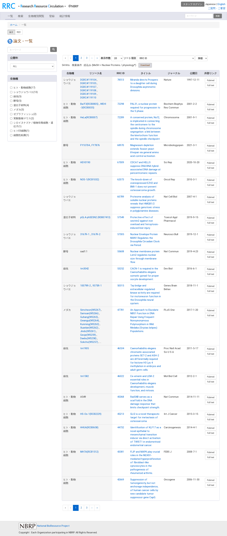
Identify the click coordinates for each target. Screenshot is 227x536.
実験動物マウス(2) (23, 118)
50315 (120, 285)
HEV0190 (85, 162)
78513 (120, 79)
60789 (120, 196)
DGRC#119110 (88, 97)
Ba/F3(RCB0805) (89, 103)
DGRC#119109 (88, 93)
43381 (120, 451)
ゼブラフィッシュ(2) (24, 114)
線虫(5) (17, 96)
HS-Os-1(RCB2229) (90, 413)
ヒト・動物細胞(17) (24, 87)
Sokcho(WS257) (89, 342)
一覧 (10, 16)
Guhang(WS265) (89, 317)
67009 (120, 162)
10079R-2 (85, 285)
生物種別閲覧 (36, 16)
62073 (120, 179)
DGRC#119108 (88, 90)
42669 (120, 479)
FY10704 (85, 145)
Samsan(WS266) (89, 313)
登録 (52, 16)
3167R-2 (95, 234)
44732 (120, 427)
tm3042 (84, 268)
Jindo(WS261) (88, 331)
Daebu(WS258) (88, 338)
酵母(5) (17, 100)
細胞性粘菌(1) (21, 135)
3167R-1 (84, 234)
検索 (20, 16)
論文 (11, 32)
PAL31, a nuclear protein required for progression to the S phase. (145, 107)
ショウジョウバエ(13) (25, 92)
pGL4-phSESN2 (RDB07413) (95, 217)
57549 (120, 217)
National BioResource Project (52, 525)
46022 (120, 376)
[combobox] (27, 50)
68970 (120, 145)
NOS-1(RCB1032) (89, 179)
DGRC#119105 (88, 83)
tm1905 (84, 348)
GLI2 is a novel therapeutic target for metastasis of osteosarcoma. (145, 417)
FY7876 (96, 145)
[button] (92, 58)
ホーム (13, 24)
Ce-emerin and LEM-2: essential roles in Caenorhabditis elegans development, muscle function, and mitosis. (143, 383)
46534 (120, 348)
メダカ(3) (18, 109)
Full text (210, 85)
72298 (120, 103)
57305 (120, 234)
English (221, 4)
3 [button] (86, 57)
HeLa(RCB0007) (89, 117)
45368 (120, 396)
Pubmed (210, 80)
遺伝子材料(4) (21, 105)
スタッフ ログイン (192, 4)
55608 (120, 251)
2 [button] (81, 57)
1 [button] (75, 57)
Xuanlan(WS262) (89, 327)
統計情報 (64, 16)
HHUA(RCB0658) (89, 427)
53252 (120, 268)
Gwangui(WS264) (89, 320)
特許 (19, 32)
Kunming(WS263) (89, 324)
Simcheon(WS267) (90, 309)
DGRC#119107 (88, 86)
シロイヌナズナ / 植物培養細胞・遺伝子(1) (33, 124)
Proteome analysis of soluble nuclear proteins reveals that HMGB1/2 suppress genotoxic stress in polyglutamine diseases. (145, 203)
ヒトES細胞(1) (21, 130)
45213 (120, 413)
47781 (120, 309)
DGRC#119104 (88, 79)
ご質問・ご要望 (216, 8)
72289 (120, 117)
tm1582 (84, 376)
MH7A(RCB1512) (89, 451)
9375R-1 (97, 285)
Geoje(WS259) (88, 334)
